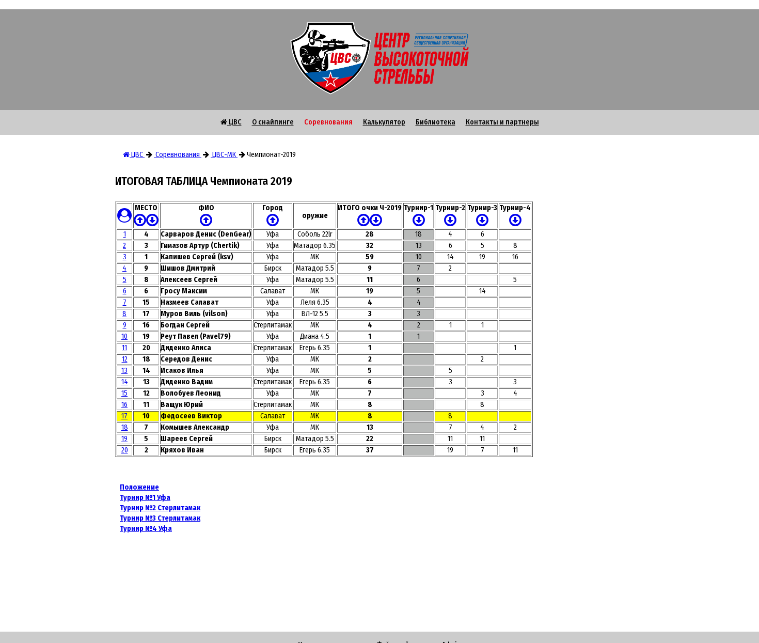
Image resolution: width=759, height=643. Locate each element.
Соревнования (328, 122)
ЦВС (234, 122)
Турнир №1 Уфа (145, 497)
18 (124, 427)
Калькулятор (384, 122)
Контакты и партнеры (502, 122)
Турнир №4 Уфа (146, 528)
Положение (139, 487)
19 (124, 438)
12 (125, 359)
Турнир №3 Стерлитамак (160, 518)
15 (124, 393)
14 (124, 382)
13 (124, 370)
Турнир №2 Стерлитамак (160, 508)
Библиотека (435, 122)
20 (124, 450)
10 (124, 336)
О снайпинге (273, 122)
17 (124, 416)
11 (124, 347)
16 (124, 404)
